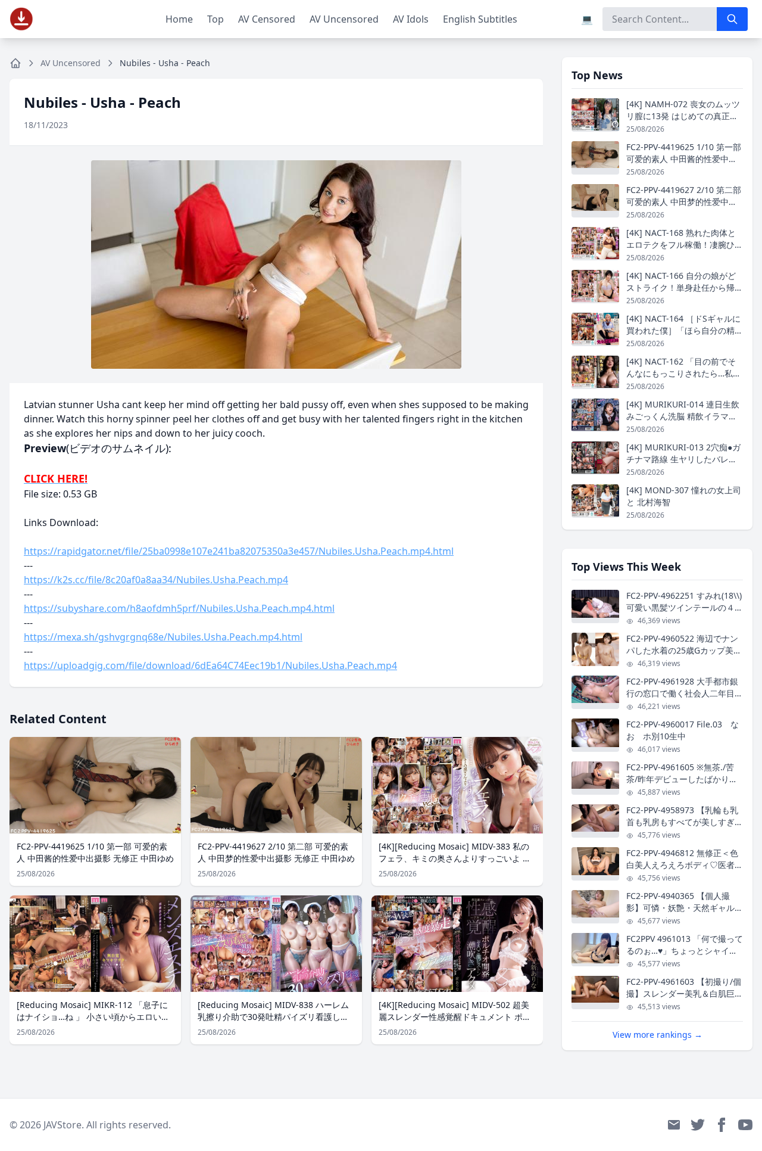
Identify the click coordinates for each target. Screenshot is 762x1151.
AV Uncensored (344, 19)
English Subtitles (480, 19)
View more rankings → (657, 1034)
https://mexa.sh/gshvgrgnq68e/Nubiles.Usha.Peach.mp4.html (163, 636)
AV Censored (266, 19)
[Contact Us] (674, 1125)
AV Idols (411, 19)
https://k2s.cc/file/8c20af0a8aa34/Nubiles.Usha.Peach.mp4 (156, 579)
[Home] (15, 63)
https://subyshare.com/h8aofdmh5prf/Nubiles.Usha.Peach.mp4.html (179, 608)
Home (179, 19)
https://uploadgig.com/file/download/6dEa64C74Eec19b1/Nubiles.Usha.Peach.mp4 (210, 665)
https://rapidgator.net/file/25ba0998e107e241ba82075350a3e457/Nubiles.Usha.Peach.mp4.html (239, 551)
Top (215, 19)
